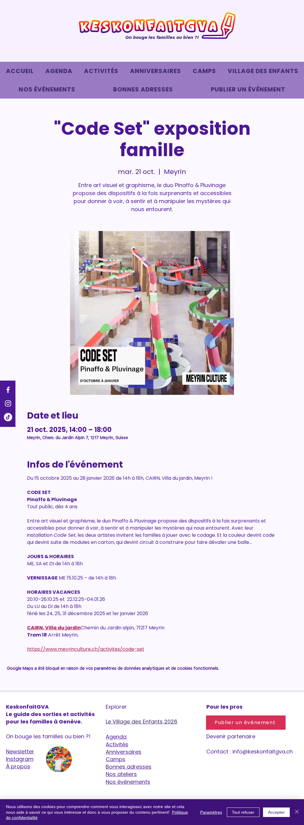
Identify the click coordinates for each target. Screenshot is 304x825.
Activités (117, 744)
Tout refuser (243, 812)
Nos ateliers (121, 774)
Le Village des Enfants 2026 (141, 721)
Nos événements (128, 782)
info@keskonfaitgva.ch (262, 751)
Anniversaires (123, 752)
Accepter (276, 812)
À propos (18, 766)
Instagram (20, 759)
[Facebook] (8, 390)
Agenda (116, 736)
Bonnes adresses (128, 766)
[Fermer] (296, 812)
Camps (115, 759)
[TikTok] (8, 417)
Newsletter (20, 751)
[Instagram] (8, 403)
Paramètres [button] (211, 812)
